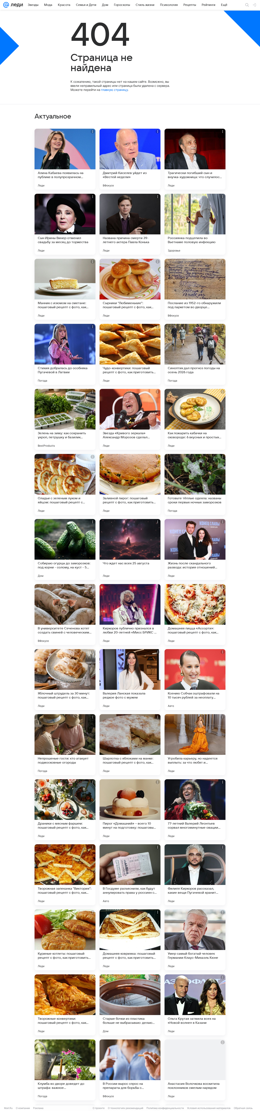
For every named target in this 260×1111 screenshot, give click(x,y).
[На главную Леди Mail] (16, 5)
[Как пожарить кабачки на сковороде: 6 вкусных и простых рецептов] (195, 419)
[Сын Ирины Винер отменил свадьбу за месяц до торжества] (65, 224)
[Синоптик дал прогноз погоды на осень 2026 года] (195, 354)
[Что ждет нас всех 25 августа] (130, 549)
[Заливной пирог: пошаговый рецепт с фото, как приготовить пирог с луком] (130, 484)
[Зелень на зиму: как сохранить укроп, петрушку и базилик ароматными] (65, 419)
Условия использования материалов (209, 1108)
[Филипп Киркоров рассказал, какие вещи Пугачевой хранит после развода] (195, 874)
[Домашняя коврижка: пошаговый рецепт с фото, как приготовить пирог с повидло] (130, 939)
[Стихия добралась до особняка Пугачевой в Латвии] (65, 354)
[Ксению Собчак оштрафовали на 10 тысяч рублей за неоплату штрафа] (195, 679)
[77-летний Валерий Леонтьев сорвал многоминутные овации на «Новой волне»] (195, 809)
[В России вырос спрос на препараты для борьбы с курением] (130, 1069)
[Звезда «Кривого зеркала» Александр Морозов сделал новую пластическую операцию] (130, 419)
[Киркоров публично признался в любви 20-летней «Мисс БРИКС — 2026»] (130, 614)
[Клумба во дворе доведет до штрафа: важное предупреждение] (65, 1069)
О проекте (99, 1108)
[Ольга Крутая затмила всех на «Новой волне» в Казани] (195, 1004)
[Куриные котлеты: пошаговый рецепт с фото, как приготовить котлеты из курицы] (65, 939)
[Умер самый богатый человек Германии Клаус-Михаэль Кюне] (195, 939)
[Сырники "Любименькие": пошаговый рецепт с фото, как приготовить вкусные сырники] (130, 289)
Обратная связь (243, 1108)
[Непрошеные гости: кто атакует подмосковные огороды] (65, 744)
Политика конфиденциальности (165, 1108)
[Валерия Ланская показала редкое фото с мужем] (130, 679)
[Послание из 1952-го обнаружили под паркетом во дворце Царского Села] (195, 289)
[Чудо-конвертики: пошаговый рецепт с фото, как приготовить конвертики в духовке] (130, 354)
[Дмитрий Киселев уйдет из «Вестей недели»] (130, 159)
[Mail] (6, 5)
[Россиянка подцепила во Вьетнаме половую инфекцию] (195, 224)
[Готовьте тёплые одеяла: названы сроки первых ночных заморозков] (195, 484)
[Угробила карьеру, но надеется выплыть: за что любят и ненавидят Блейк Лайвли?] (195, 744)
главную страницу (114, 90)
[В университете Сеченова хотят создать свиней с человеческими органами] (65, 614)
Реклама (38, 1108)
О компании (23, 1108)
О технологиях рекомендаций (125, 1108)
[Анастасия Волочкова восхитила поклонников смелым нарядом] (195, 1069)
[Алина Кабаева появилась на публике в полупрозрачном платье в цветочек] (65, 159)
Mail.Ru (8, 1108)
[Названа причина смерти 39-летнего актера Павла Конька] (130, 224)
